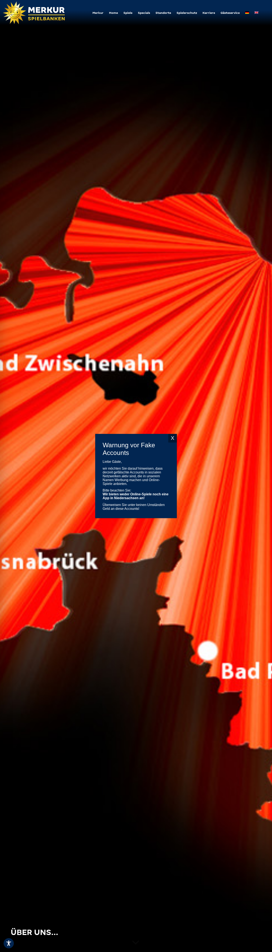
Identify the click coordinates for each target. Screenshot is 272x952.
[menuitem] (98, 13)
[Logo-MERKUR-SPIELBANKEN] (34, 13)
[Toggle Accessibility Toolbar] (8, 943)
